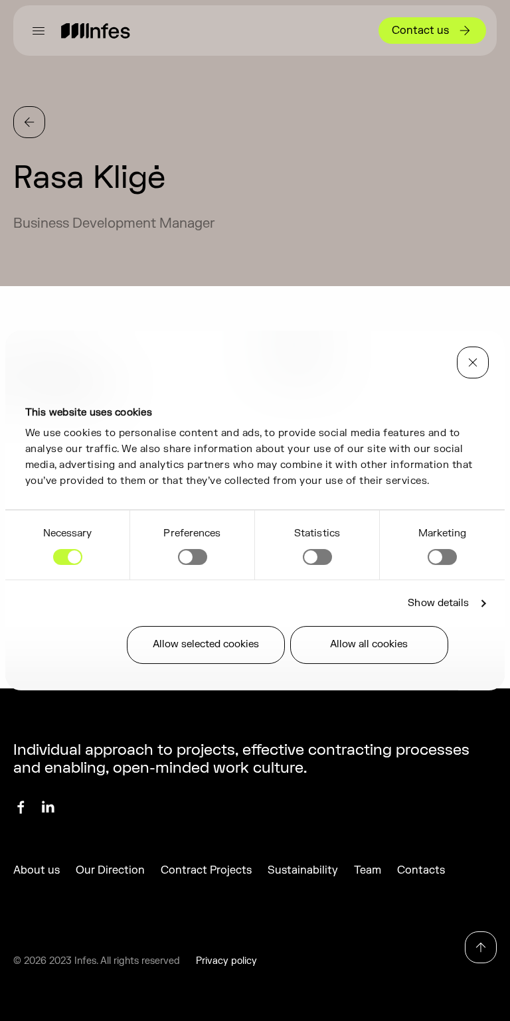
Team (367, 870)
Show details (438, 603)
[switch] (192, 557)
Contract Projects (206, 870)
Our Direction (110, 870)
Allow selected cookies (206, 644)
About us (36, 870)
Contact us (420, 30)
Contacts (421, 870)
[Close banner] (473, 362)
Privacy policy (226, 961)
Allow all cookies (369, 644)
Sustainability (303, 870)
